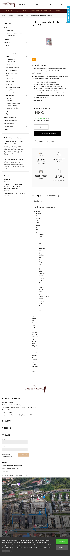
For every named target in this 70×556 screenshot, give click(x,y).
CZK (50, 4)
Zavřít (62, 147)
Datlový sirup (11, 61)
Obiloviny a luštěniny (13, 108)
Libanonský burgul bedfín (14, 193)
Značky (6, 129)
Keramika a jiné (8, 126)
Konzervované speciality (13, 87)
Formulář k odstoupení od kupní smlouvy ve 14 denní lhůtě (19, 407)
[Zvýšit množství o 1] (46, 127)
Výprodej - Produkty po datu (14, 33)
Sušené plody (9, 95)
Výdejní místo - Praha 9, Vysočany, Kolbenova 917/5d (17, 415)
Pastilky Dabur (10, 81)
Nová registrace (6, 454)
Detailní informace (37, 100)
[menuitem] (22, 4)
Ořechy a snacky (12, 105)
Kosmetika (7, 39)
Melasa (8, 76)
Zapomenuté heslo (7, 456)
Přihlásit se (24, 455)
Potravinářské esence (12, 70)
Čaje (7, 48)
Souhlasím (62, 541)
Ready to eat (9, 84)
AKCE (5, 27)
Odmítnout (62, 547)
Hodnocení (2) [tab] (52, 195)
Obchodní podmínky (7, 402)
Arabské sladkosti (11, 54)
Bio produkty (9, 90)
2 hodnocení (46, 108)
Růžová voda (9, 79)
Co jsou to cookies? (7, 412)
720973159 (5, 471)
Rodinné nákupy (9, 123)
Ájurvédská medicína (10, 117)
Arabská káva (10, 51)
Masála (7, 179)
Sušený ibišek (10, 65)
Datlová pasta (11, 59)
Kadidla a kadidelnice (10, 120)
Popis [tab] (38, 195)
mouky (9, 98)
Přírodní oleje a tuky (11, 73)
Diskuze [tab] (38, 201)
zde (25, 547)
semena (9, 100)
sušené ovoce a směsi (13, 103)
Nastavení (6, 551)
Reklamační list (6, 410)
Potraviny (7, 42)
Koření (7, 45)
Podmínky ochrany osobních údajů (12, 405)
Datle (7, 56)
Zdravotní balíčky (10, 93)
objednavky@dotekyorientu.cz (10, 468)
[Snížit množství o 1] (36, 127)
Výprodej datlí (11, 35)
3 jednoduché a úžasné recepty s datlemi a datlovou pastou (13, 186)
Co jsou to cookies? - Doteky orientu (39, 547)
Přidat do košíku (48, 133)
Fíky (7, 114)
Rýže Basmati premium (12, 67)
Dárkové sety (9, 30)
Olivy (7, 111)
